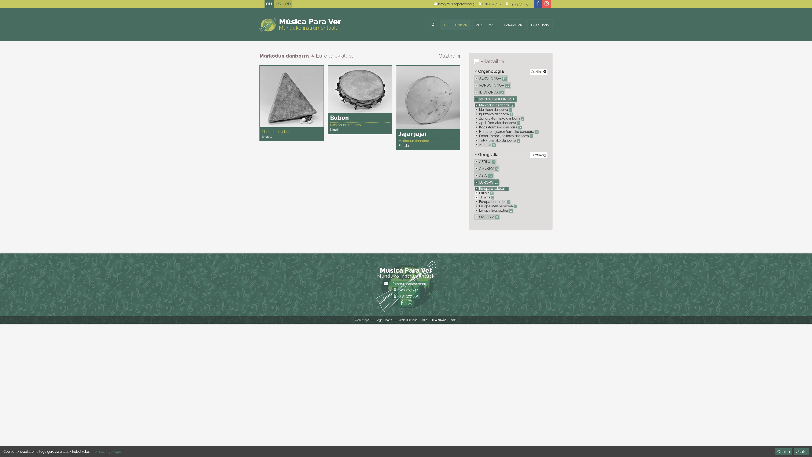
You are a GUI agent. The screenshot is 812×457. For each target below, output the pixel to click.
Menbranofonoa (496, 99)
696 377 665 (518, 4)
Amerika (488, 169)
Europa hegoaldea (495, 210)
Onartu (783, 451)
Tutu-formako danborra (499, 140)
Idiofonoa (490, 92)
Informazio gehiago (106, 452)
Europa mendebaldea (497, 206)
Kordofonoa (493, 85)
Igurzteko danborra (495, 114)
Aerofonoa (492, 78)
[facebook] (538, 4)
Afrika (486, 162)
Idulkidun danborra (495, 110)
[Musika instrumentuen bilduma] (433, 24)
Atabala (486, 145)
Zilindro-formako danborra (500, 118)
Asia (485, 175)
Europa (488, 182)
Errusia (485, 193)
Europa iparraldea (494, 202)
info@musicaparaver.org (456, 4)
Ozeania (488, 217)
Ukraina (485, 197)
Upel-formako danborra (499, 123)
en (288, 3)
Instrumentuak (455, 24)
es (278, 3)
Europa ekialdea (492, 189)
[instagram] (546, 4)
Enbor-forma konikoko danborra (505, 136)
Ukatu (801, 451)
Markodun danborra (495, 105)
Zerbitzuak (484, 24)
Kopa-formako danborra (499, 127)
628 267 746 (491, 4)
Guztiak (537, 72)
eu (269, 3)
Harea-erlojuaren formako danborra (508, 132)
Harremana (540, 24)
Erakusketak (512, 24)
